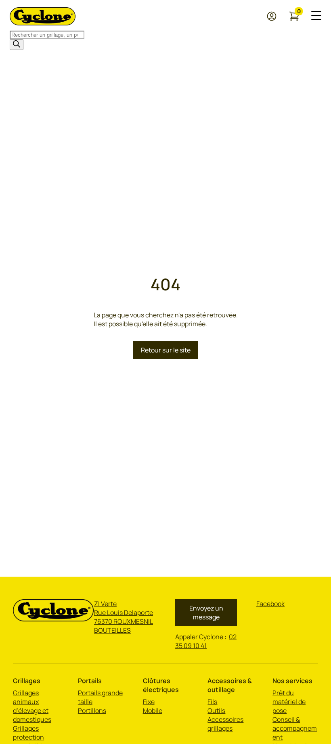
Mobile (152, 710)
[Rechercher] (16, 44)
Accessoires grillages (225, 724)
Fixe (149, 701)
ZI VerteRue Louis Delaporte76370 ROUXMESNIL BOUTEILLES (123, 617)
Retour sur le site (166, 350)
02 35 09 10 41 (206, 641)
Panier (299, 12)
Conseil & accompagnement (294, 728)
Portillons (92, 710)
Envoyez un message (206, 612)
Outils (216, 710)
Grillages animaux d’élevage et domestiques (32, 706)
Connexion (273, 16)
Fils (212, 701)
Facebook (270, 603)
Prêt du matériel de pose (289, 701)
